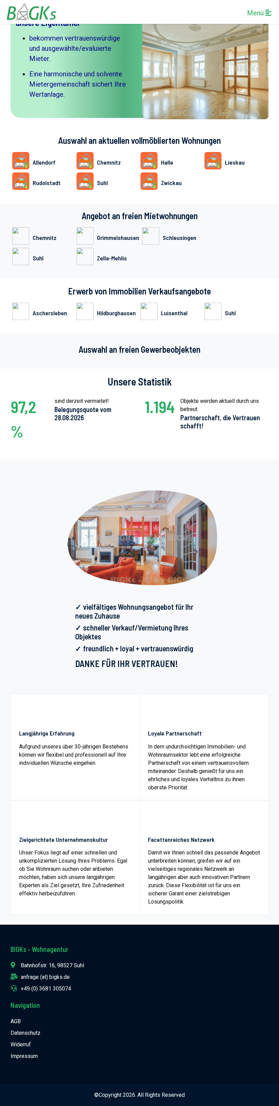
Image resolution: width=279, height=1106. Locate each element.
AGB (16, 1021)
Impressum (24, 1056)
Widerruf (21, 1044)
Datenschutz (25, 1033)
